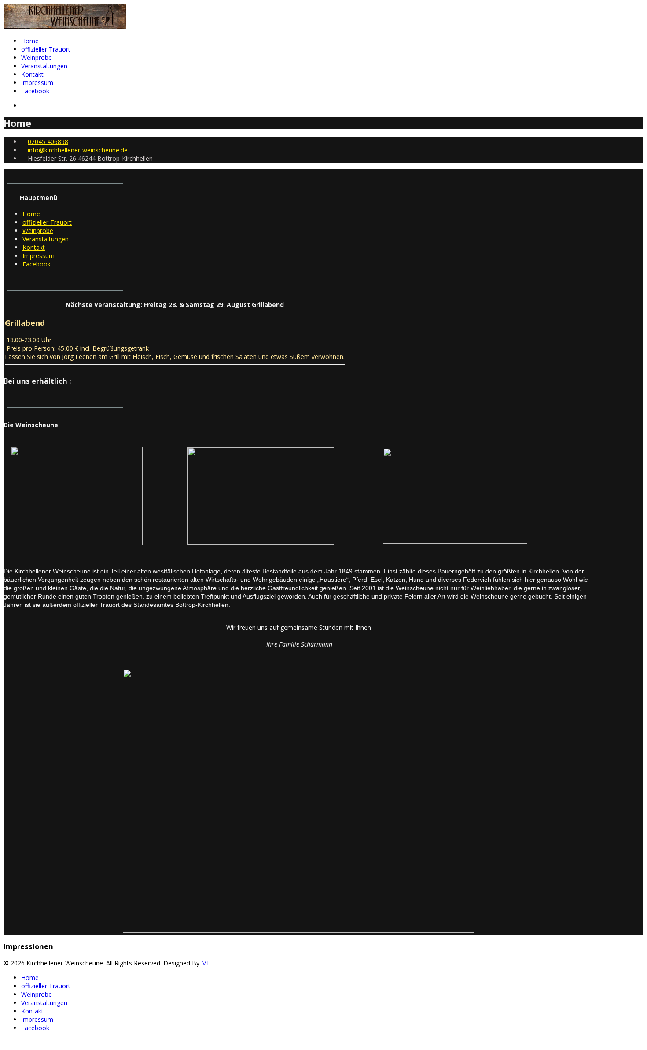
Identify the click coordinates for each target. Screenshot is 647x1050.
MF (205, 963)
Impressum (37, 82)
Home (30, 41)
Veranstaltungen (44, 66)
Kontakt (32, 74)
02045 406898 (48, 141)
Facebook (35, 91)
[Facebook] (23, 105)
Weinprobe (36, 57)
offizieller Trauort (45, 49)
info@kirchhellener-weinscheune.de (78, 150)
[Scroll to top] (6, 1042)
